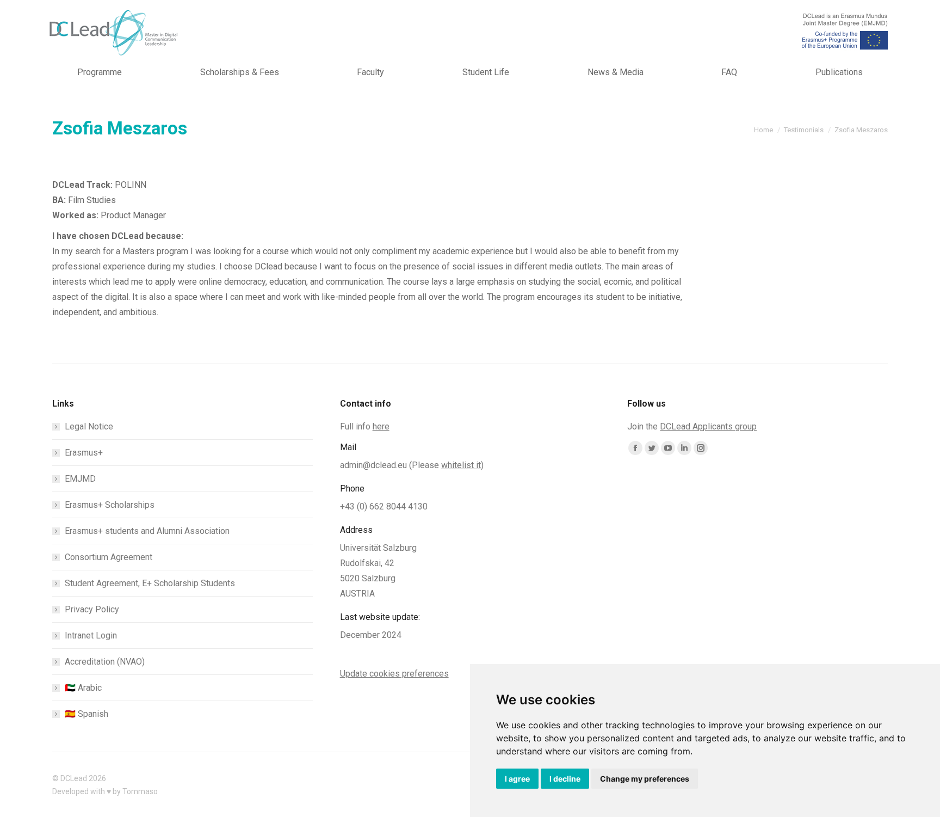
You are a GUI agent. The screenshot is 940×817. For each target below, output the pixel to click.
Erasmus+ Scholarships (109, 505)
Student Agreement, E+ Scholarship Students (150, 583)
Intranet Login (91, 635)
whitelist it (461, 465)
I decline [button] (564, 778)
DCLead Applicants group (708, 426)
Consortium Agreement (108, 557)
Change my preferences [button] (644, 778)
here (381, 426)
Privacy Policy (92, 609)
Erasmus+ (84, 452)
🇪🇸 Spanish (86, 714)
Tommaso (140, 791)
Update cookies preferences (394, 673)
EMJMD (80, 479)
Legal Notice (89, 426)
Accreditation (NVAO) (105, 661)
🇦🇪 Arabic (83, 688)
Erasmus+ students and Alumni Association (147, 531)
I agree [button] (517, 778)
